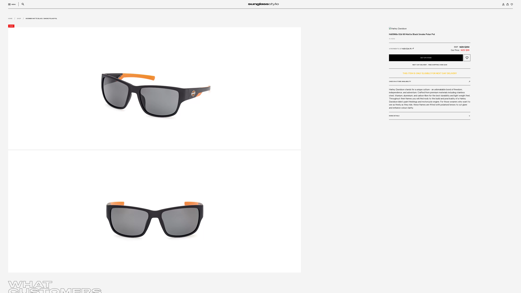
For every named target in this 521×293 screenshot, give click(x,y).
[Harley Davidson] (398, 28)
